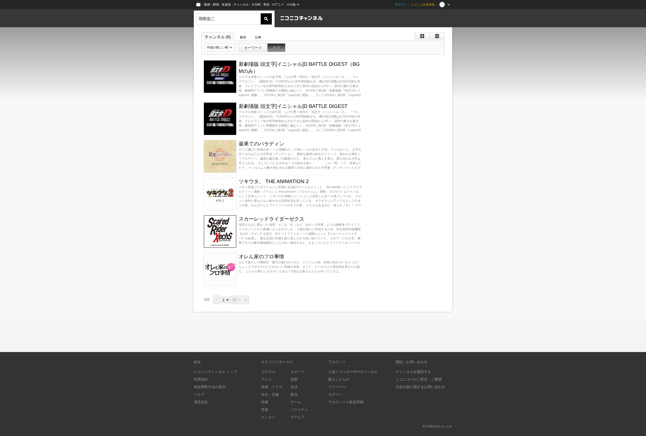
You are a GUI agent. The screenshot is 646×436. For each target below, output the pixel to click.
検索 (266, 18)
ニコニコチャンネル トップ (215, 371)
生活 (294, 387)
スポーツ (297, 371)
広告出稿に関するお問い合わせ (420, 387)
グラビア (297, 417)
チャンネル (241, 4)
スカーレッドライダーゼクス (271, 219)
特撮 (264, 402)
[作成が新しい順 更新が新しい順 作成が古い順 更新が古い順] (220, 47)
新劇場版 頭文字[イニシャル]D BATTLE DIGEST (293, 106)
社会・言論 (270, 394)
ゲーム (295, 402)
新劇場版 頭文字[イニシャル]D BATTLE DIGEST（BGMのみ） (299, 67)
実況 (266, 4)
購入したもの (338, 379)
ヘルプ (199, 394)
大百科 (256, 4)
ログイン (401, 4)
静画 (216, 4)
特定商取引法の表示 (210, 387)
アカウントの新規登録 (346, 402)
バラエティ (299, 409)
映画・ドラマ (271, 387)
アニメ (266, 379)
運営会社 (201, 402)
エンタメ (268, 417)
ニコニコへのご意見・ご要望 (419, 379)
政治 (294, 394)
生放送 (226, 4)
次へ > (239, 300)
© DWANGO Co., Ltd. (437, 426)
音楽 (264, 409)
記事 (258, 37)
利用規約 (201, 379)
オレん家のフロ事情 (261, 256)
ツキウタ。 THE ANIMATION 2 (274, 181)
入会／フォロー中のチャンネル (353, 371)
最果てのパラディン (261, 144)
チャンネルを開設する (413, 371)
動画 (207, 4)
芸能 (294, 379)
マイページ (337, 387)
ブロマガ (268, 371)
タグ (276, 48)
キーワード (253, 48)
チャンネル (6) (218, 37)
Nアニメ (278, 4)
